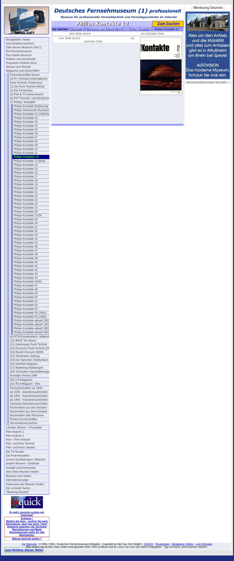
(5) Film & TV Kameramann (26, 94)
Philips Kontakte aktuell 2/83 (31, 328)
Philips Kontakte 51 (26, 301)
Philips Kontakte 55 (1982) (30, 316)
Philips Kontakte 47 (26, 285)
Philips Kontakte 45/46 (28, 281)
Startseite (76, 29)
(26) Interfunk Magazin (24, 363)
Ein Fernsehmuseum (19, 51)
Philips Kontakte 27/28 (28, 215)
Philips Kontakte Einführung (31, 106)
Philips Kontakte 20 (26, 188)
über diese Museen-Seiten (22, 471)
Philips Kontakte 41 (26, 266)
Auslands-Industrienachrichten (29, 403)
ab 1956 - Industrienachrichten (29, 396)
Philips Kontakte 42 (26, 270)
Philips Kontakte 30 (26, 223)
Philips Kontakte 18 (26, 180)
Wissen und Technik (18, 66)
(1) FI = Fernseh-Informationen (29, 78)
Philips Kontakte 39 (26, 258)
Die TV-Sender (15, 451)
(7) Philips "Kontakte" (23, 102)
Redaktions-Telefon (182, 544)
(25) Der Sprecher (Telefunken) (29, 360)
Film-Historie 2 (15, 435)
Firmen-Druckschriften (23, 419)
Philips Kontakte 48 (26, 289)
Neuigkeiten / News (18, 39)
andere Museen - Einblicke (22, 463)
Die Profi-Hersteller (18, 455)
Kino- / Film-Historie (18, 439)
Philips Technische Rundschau (33, 110)
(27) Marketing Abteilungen (26, 367)
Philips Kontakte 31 (26, 227)
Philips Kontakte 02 (26, 118)
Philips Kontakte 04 (26, 125)
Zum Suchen (168, 23)
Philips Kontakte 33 (26, 235)
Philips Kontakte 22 (26, 196)
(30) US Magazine (21, 379)
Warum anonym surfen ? (27, 538)
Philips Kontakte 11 (25, 153)
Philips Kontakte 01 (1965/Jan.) (33, 114)
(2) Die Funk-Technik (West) (27, 86)
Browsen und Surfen (18, 476)
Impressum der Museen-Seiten (25, 484)
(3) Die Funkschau (21, 90)
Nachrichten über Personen (27, 415)
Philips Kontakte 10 (26, 149)
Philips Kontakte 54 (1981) (30, 312)
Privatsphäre (162, 544)
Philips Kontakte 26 (26, 211)
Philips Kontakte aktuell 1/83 (31, 324)
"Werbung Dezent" (17, 492)
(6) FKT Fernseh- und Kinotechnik (31, 98)
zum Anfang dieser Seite (24, 550)
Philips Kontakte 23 (26, 200)
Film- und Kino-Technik (20, 443)
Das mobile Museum (19, 55)
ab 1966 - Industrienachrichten (29, 399)
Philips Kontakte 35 (26, 242)
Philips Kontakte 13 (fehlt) (29, 161)
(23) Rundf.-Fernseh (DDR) (27, 352)
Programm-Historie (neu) (21, 63)
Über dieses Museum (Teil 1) (24, 47)
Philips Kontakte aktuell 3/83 (31, 332)
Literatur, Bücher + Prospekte (24, 427)
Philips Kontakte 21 (26, 192)
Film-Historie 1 (15, 431)
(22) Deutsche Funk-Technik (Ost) (30, 348)
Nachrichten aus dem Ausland (28, 411)
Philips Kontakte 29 (26, 219)
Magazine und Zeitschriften (23, 70)
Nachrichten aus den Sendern (28, 407)
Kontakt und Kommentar (21, 467)
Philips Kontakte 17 (26, 176)
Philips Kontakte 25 (26, 207)
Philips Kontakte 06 (26, 133)
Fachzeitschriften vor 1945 (26, 388)
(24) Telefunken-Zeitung (25, 356)
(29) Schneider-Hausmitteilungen (30, 371)
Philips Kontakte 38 (26, 254)
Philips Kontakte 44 (26, 277)
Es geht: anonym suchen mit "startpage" (26, 513)
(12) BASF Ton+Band (23, 340)
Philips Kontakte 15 (26, 168)
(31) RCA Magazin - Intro (25, 383)
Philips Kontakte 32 (26, 231)
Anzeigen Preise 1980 (23, 375)
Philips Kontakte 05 (26, 129)
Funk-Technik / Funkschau (26, 82)
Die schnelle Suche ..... (20, 488)
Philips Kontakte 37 (26, 250)
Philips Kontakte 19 (26, 184)
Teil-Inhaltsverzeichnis (23, 423)
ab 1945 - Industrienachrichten (29, 392)
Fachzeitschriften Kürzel (25, 74)
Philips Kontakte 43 (26, 273)
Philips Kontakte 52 (26, 305)
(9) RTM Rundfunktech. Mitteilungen (31, 336)
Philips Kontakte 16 (26, 172)
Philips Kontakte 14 (26, 164)
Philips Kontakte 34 (26, 238)
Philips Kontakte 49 (26, 293)
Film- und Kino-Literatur (20, 447)
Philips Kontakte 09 (26, 145)
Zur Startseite (29, 544)
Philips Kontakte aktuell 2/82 (31, 320)
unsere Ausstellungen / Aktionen (26, 459)
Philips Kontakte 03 (26, 121)
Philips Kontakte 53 (26, 308)
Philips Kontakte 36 (26, 246)
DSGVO (148, 544)
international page (17, 480)
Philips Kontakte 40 (26, 262)
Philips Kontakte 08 (26, 141)
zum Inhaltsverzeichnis (20, 43)
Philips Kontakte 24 (26, 203)
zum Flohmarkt (204, 544)
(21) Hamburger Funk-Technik (28, 344)
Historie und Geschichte (21, 59)
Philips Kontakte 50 (26, 297)
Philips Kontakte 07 (26, 137)
